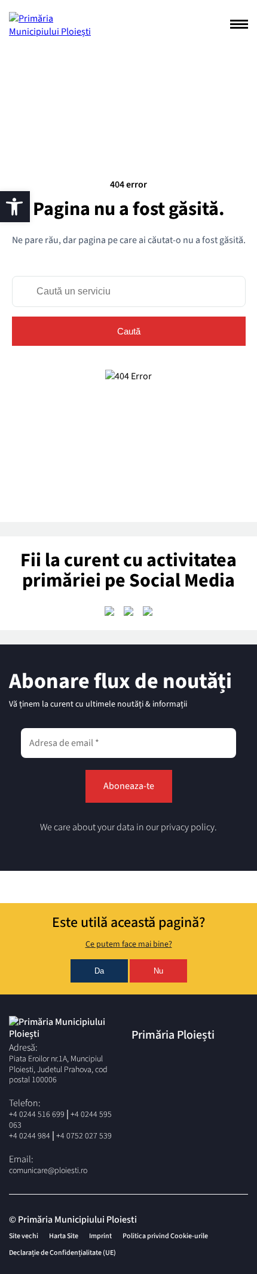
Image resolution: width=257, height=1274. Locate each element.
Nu (158, 970)
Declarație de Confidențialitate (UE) (62, 1252)
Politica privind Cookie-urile (165, 1236)
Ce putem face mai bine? (128, 945)
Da (99, 970)
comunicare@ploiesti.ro (48, 1171)
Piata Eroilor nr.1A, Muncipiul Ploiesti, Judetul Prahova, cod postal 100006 (58, 1069)
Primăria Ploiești (173, 1035)
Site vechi (23, 1236)
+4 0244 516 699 (37, 1114)
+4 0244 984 (29, 1136)
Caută (128, 331)
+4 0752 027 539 (84, 1136)
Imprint (100, 1236)
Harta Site (63, 1236)
